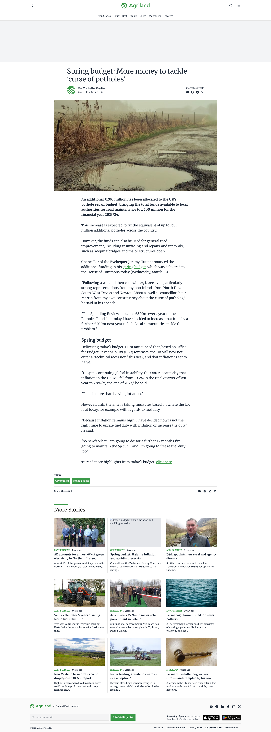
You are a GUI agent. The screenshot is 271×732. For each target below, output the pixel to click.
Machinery (155, 16)
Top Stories (105, 16)
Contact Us (158, 727)
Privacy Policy (195, 727)
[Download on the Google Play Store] (231, 718)
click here (164, 462)
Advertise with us (213, 727)
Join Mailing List (123, 717)
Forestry (168, 16)
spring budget (134, 267)
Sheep (143, 16)
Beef (124, 16)
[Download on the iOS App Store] (211, 718)
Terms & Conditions (176, 727)
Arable (133, 16)
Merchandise (231, 727)
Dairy (116, 16)
